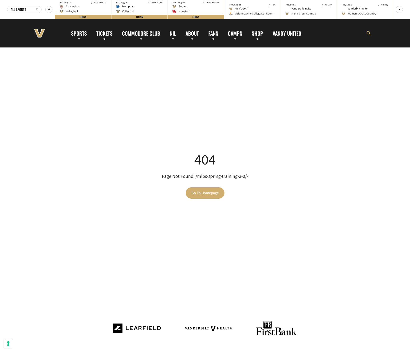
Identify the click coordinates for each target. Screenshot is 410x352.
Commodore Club (141, 33)
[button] (48, 9)
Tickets (104, 33)
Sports (79, 33)
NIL (173, 33)
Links (82, 17)
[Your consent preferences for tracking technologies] (8, 343)
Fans (213, 33)
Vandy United (287, 33)
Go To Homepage (205, 193)
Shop (257, 33)
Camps (235, 33)
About (192, 33)
